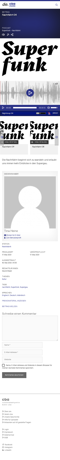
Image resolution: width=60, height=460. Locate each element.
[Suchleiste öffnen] (56, 5)
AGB (6, 438)
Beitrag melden (9, 306)
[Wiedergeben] (3, 107)
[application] (30, 107)
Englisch (5, 295)
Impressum (8, 432)
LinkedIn (7, 450)
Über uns (7, 411)
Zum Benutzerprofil (13, 238)
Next (57, 137)
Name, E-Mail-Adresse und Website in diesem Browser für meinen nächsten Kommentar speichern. (27, 366)
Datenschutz (9, 435)
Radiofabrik (6, 247)
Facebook (8, 445)
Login (6, 429)
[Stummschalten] (48, 107)
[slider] (25, 107)
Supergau (24, 287)
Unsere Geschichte (11, 417)
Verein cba (8, 414)
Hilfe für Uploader (11, 420)
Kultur (4, 279)
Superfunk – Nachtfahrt (11, 31)
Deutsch (13, 295)
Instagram (8, 447)
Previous (1, 137)
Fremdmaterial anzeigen (14, 301)
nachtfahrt (6, 287)
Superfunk (15, 287)
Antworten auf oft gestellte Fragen (17, 422)
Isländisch (21, 295)
